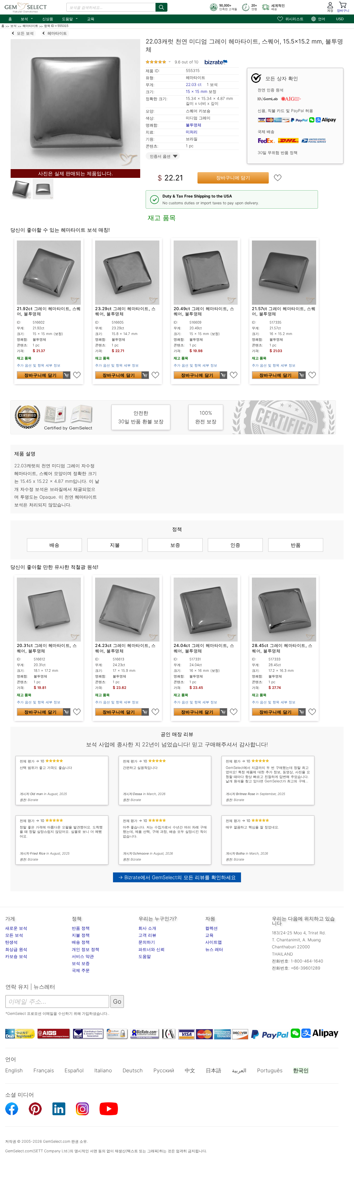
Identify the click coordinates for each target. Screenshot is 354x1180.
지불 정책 (81, 935)
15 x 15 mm (196, 91)
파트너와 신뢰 (151, 949)
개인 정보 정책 (85, 949)
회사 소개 (147, 928)
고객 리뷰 (147, 935)
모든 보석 (14, 935)
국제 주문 (81, 970)
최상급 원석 (16, 949)
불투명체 (193, 124)
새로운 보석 (16, 928)
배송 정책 (81, 942)
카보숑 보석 (16, 956)
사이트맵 (213, 942)
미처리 (191, 131)
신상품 (47, 19)
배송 (54, 545)
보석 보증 (81, 963)
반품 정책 (81, 928)
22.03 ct (194, 84)
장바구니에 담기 (233, 177)
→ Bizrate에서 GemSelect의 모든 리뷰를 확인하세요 (177, 877)
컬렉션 (211, 928)
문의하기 (146, 942)
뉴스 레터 (214, 949)
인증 (235, 545)
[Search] (161, 7)
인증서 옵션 (160, 156)
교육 (90, 19)
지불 (115, 545)
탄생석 (11, 942)
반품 (296, 545)
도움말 (70, 18)
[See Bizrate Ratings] (216, 62)
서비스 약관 (83, 956)
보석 (27, 18)
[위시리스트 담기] (278, 178)
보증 (175, 545)
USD (340, 19)
